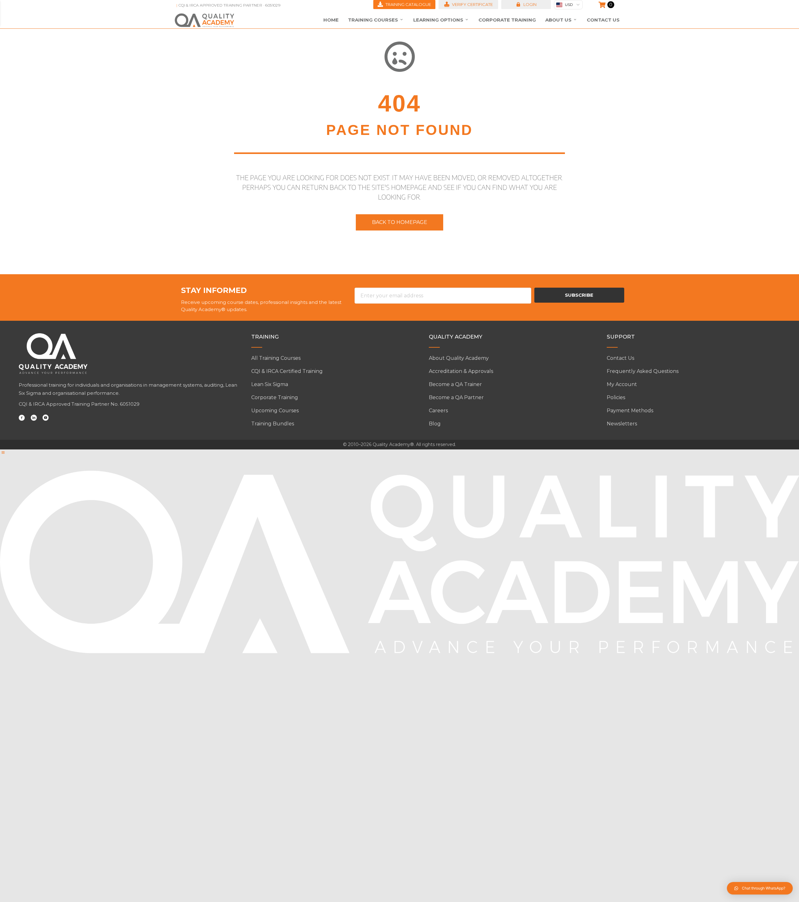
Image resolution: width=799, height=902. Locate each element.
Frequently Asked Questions (643, 371)
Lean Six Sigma (269, 384)
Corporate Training (507, 20)
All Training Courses (276, 358)
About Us (559, 20)
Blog (435, 424)
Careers (438, 411)
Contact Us (603, 20)
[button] (526, 4)
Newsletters (622, 424)
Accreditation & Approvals (461, 371)
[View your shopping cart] (602, 4)
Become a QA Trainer (455, 384)
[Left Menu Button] (3, 452)
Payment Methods (630, 411)
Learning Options (438, 20)
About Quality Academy (459, 358)
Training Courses (373, 20)
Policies (616, 397)
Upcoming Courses (275, 411)
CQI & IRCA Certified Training (287, 371)
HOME (331, 20)
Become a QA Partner (456, 397)
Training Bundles (272, 424)
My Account (622, 384)
